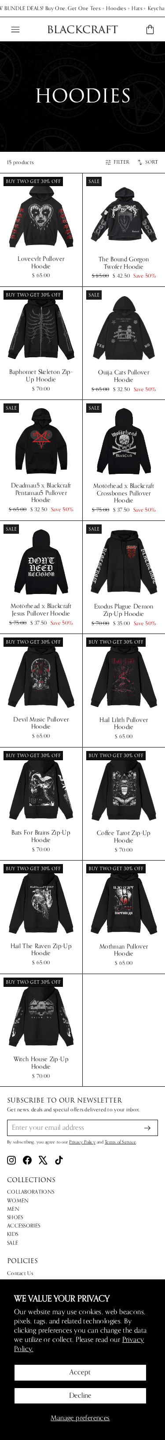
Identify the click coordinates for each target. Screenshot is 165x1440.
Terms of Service (120, 1142)
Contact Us (20, 1273)
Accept (80, 1372)
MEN (13, 1209)
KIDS (12, 1234)
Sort (151, 162)
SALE (12, 1242)
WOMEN (18, 1200)
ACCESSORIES (23, 1225)
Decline (80, 1395)
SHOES (15, 1217)
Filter (121, 162)
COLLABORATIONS (30, 1191)
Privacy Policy (82, 1142)
